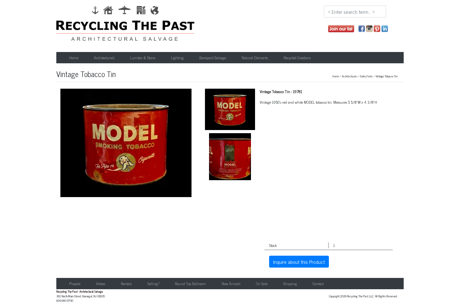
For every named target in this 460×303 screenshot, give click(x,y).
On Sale (262, 283)
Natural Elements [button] (255, 58)
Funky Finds (366, 76)
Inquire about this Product (299, 262)
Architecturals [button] (104, 58)
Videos (100, 283)
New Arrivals (231, 283)
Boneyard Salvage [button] (212, 58)
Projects (74, 283)
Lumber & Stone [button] (142, 58)
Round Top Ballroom (190, 283)
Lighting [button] (177, 58)
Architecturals (349, 76)
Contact (318, 283)
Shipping (290, 283)
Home (73, 58)
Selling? (153, 283)
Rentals (126, 283)
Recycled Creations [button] (297, 58)
